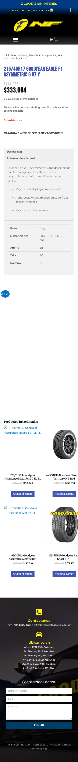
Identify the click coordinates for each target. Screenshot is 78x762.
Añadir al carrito (23, 493)
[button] (16, 39)
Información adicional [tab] (21, 158)
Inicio (7, 55)
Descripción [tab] (14, 151)
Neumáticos (19, 55)
